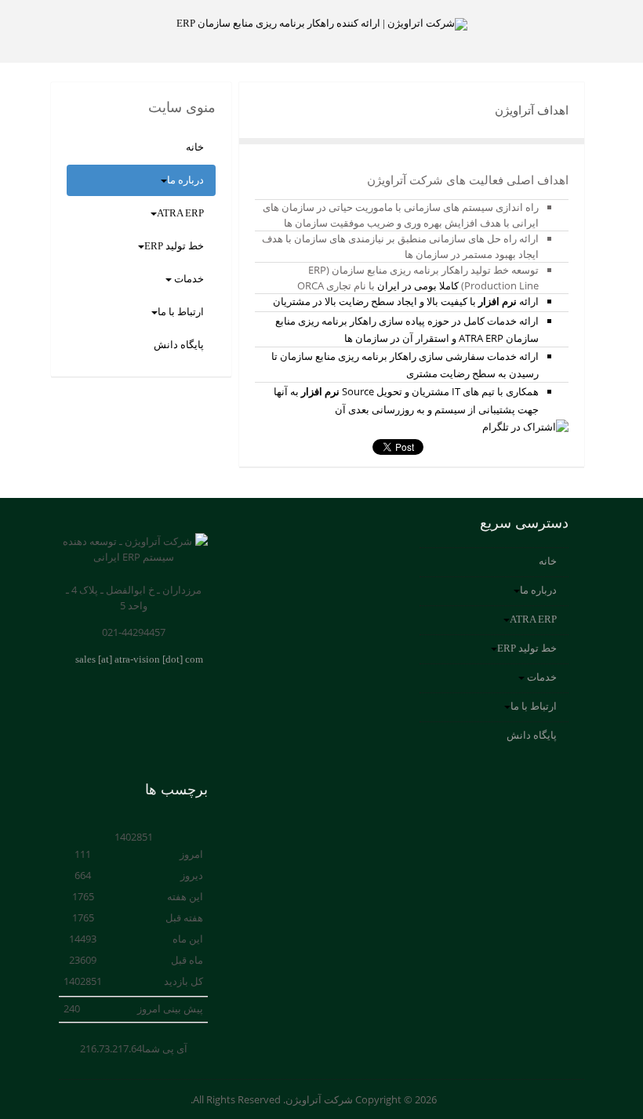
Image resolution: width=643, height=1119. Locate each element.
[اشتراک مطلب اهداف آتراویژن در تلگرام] (525, 426)
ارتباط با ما (181, 312)
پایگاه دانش (179, 345)
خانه (195, 147)
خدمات (188, 279)
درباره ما (185, 180)
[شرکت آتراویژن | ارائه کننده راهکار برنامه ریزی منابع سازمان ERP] (321, 24)
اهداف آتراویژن (532, 110)
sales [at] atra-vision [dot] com (139, 659)
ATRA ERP (180, 213)
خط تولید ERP (174, 246)
